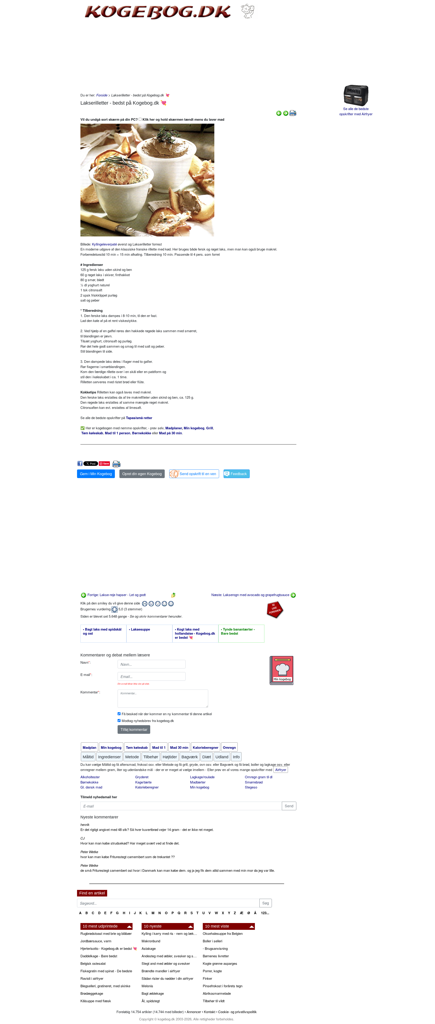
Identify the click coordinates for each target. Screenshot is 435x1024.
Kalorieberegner (147, 787)
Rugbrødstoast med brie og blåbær (106, 933)
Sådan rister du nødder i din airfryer (167, 978)
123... (265, 912)
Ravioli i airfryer (91, 978)
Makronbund (151, 940)
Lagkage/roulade (202, 776)
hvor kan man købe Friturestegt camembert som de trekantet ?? (127, 856)
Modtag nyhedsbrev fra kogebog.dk (148, 720)
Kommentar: (90, 692)
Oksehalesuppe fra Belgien (223, 933)
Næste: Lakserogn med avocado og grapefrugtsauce (250, 594)
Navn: (85, 662)
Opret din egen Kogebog (142, 473)
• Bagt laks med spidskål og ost (102, 631)
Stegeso (251, 787)
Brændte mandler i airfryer (161, 970)
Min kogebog (199, 787)
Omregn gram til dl (258, 776)
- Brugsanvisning (215, 948)
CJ (82, 838)
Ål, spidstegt (151, 1000)
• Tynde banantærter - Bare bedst (238, 631)
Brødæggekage (91, 993)
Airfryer (280, 769)
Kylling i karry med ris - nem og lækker (170, 933)
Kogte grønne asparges (220, 963)
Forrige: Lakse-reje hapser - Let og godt (116, 594)
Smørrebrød (254, 782)
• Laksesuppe (139, 629)
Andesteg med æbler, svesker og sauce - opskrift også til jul (170, 955)
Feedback (239, 473)
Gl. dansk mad (91, 787)
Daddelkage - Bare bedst (98, 955)
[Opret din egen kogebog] (281, 670)
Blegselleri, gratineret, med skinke (105, 985)
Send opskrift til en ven (198, 473)
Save (106, 463)
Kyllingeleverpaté (104, 244)
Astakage (149, 948)
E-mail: (86, 674)
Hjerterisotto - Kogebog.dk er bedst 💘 (108, 948)
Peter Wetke (89, 851)
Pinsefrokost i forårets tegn (222, 985)
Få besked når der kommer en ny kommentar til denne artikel (167, 713)
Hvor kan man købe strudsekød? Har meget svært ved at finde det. (129, 843)
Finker (207, 978)
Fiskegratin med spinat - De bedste (106, 970)
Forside (101, 95)
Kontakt (209, 1011)
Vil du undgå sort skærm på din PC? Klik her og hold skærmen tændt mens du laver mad (152, 119)
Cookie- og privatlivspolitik (237, 1011)
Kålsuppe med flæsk (95, 1000)
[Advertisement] (188, 56)
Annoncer (194, 1011)
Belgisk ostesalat (93, 963)
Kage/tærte (143, 782)
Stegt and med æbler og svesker (166, 963)
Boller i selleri (212, 940)
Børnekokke (89, 782)
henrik (84, 824)
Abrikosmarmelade (217, 993)
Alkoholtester (90, 776)
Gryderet (141, 776)
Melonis (147, 985)
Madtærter (197, 782)
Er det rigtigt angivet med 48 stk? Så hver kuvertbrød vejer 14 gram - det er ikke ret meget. (147, 829)
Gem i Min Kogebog (96, 473)
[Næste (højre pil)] (285, 112)
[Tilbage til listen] (173, 594)
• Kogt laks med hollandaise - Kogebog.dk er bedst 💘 (195, 633)
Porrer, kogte (212, 970)
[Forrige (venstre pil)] (279, 112)
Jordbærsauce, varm (95, 940)
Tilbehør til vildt (214, 1000)
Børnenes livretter (216, 955)
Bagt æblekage (153, 993)
